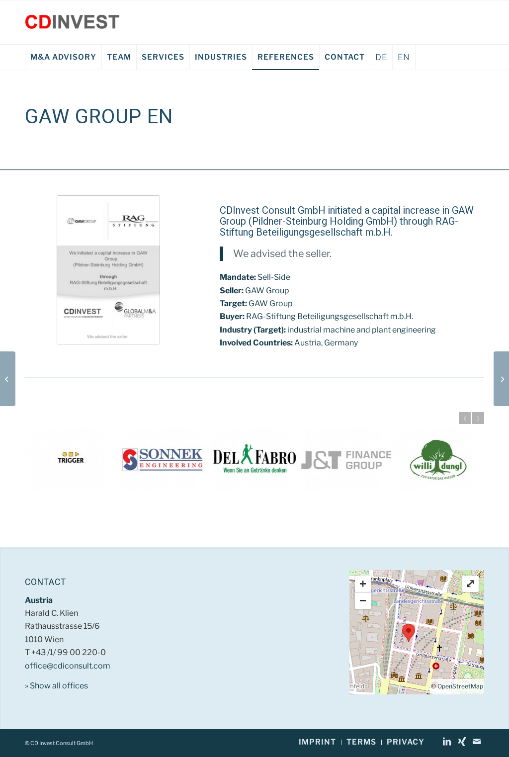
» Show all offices (56, 685)
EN (404, 57)
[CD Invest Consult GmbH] (72, 22)
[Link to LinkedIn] (446, 741)
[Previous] (465, 418)
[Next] (478, 418)
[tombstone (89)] (108, 269)
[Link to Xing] (461, 741)
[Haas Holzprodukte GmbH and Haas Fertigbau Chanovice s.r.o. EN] (7, 378)
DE (381, 57)
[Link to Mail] (476, 741)
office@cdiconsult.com (67, 666)
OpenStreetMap (460, 686)
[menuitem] (63, 57)
